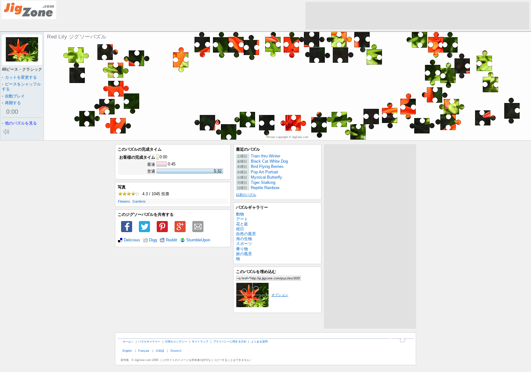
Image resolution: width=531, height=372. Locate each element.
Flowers (124, 201)
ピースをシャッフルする (21, 86)
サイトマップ (200, 341)
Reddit (171, 240)
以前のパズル (246, 194)
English (127, 350)
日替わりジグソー (176, 341)
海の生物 (244, 238)
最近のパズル (248, 149)
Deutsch (176, 350)
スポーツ (244, 243)
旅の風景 (244, 253)
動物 (240, 214)
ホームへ (128, 341)
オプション (279, 295)
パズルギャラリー (252, 207)
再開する (11, 103)
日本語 (160, 350)
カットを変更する (19, 77)
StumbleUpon (198, 240)
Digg (153, 240)
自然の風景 (246, 234)
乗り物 (242, 249)
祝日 (240, 229)
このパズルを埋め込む (256, 271)
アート (242, 219)
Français (143, 350)
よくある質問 (259, 341)
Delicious (132, 240)
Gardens (139, 201)
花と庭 (242, 224)
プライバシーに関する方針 (229, 341)
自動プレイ (13, 96)
